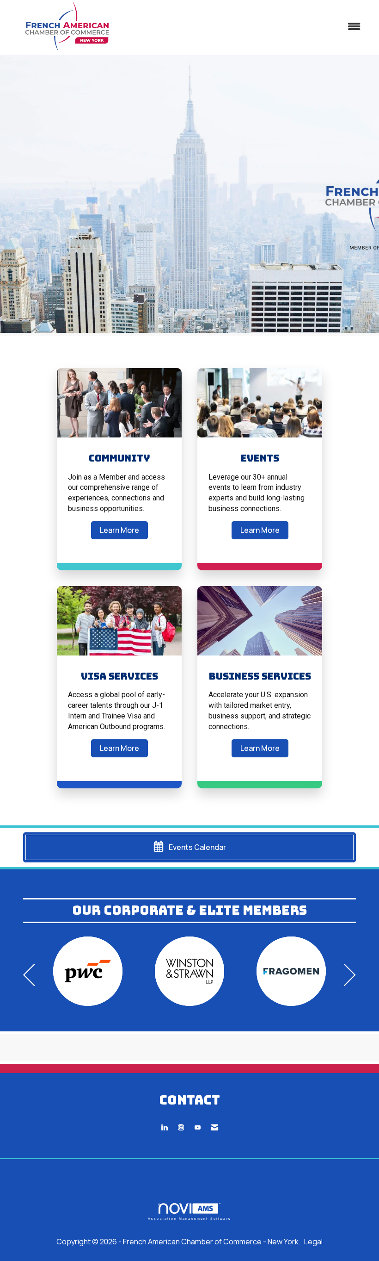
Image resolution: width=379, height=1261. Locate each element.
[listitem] (189, 195)
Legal (313, 1241)
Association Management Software (189, 1218)
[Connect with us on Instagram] (181, 1127)
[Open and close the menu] (248, 27)
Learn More (119, 530)
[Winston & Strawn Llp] (189, 971)
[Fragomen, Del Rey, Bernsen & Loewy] (291, 971)
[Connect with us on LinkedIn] (164, 1127)
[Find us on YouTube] (197, 1127)
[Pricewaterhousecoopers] (87, 971)
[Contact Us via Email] (215, 1127)
